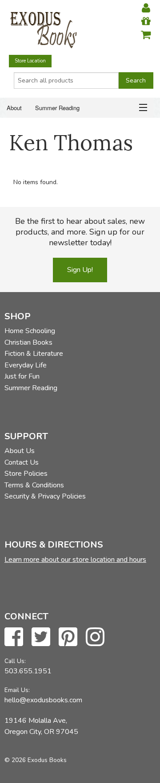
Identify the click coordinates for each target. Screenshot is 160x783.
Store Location (30, 61)
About (14, 107)
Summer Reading (57, 107)
